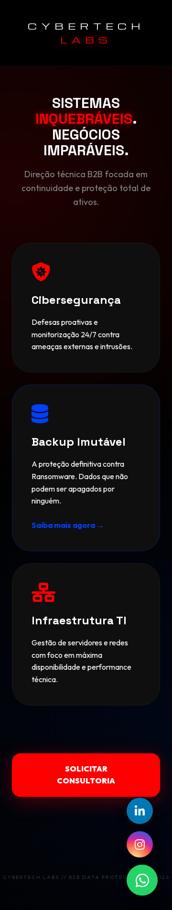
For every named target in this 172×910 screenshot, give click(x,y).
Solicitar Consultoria (86, 775)
